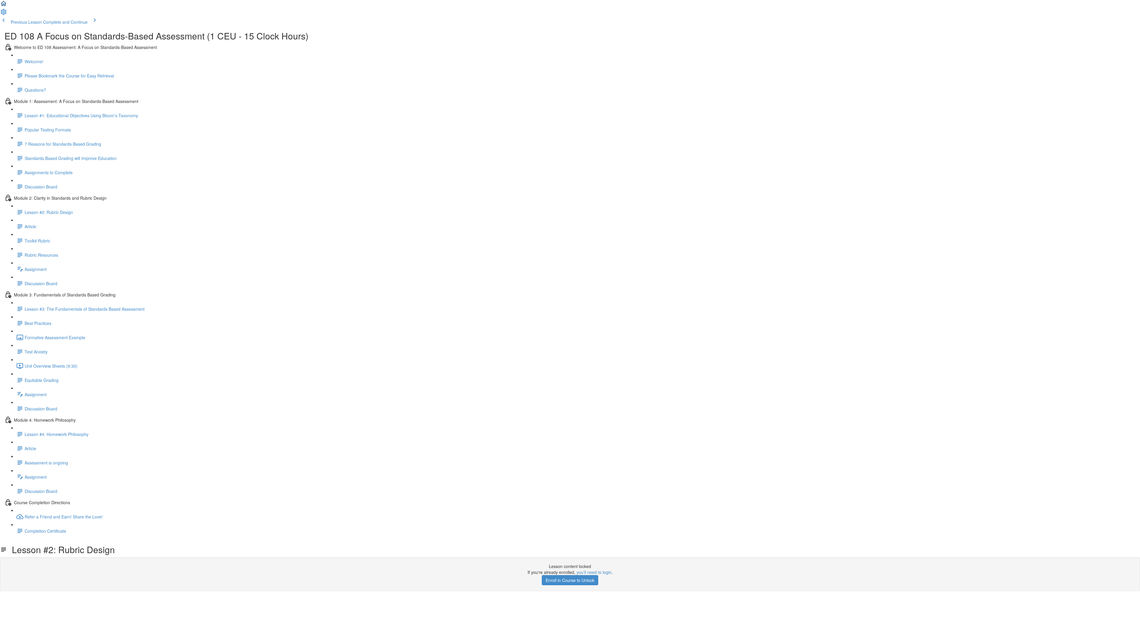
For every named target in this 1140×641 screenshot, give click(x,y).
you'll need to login (594, 572)
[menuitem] (3, 14)
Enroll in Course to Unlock (570, 580)
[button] (3, 5)
